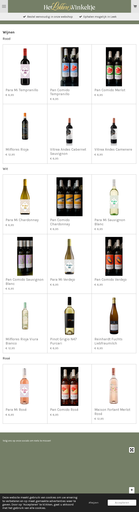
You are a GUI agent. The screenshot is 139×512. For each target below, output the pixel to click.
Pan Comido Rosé (64, 410)
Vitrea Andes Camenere (113, 150)
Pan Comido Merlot (109, 90)
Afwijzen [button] (93, 502)
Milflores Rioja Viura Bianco (22, 341)
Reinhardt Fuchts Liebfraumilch (108, 341)
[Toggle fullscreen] (131, 450)
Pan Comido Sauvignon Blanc (25, 282)
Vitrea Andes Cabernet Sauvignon (68, 152)
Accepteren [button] (122, 502)
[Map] (69, 472)
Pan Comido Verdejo (110, 280)
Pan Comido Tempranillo (60, 92)
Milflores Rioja (17, 150)
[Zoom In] (131, 490)
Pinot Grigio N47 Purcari (63, 341)
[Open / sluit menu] (4, 6)
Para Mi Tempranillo (22, 90)
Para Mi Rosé (16, 410)
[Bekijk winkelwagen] (135, 6)
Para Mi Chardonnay (22, 220)
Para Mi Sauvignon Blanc (109, 222)
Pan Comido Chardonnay (60, 222)
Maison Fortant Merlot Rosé (112, 412)
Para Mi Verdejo (62, 280)
